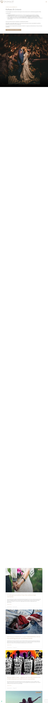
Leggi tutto (9, 604)
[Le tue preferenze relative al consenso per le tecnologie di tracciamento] (2, 701)
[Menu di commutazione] (46, 1)
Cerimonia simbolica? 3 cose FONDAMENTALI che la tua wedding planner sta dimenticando (23, 637)
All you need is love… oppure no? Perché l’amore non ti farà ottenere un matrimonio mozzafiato (23, 678)
